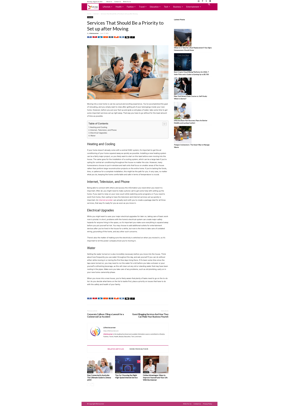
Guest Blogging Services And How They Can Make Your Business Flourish (150, 315)
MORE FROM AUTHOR (139, 349)
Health (119, 6)
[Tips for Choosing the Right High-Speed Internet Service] (128, 364)
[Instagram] (198, 1)
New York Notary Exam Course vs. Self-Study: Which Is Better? (190, 97)
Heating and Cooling (98, 127)
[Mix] (116, 38)
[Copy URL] (132, 38)
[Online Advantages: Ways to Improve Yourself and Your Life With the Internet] (155, 364)
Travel (142, 6)
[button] (209, 5)
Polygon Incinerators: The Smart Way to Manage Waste (192, 146)
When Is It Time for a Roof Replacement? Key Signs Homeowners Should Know (193, 49)
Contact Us (117, 1)
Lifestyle (106, 6)
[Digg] (127, 38)
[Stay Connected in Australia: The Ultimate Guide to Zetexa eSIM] (100, 364)
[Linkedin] (100, 38)
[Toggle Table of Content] (163, 124)
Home (89, 14)
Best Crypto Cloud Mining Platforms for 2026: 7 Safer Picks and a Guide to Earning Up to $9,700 (191, 73)
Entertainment (192, 6)
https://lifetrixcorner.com (111, 331)
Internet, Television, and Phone (103, 130)
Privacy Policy (207, 404)
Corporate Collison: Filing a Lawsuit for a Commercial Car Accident (105, 315)
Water (93, 136)
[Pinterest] (202, 1)
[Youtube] (210, 1)
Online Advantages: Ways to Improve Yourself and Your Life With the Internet (155, 377)
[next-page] (92, 384)
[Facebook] (89, 38)
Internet (96, 14)
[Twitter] (206, 1)
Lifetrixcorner (94, 33)
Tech (166, 6)
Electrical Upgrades (98, 133)
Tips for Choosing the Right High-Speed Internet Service (126, 376)
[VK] (121, 38)
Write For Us (127, 1)
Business (177, 6)
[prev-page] (88, 384)
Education (154, 6)
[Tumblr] (111, 38)
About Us (109, 1)
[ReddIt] (105, 38)
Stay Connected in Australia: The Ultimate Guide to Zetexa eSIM (99, 377)
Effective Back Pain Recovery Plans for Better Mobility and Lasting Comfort (190, 121)
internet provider (106, 200)
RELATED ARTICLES (116, 349)
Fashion (130, 6)
